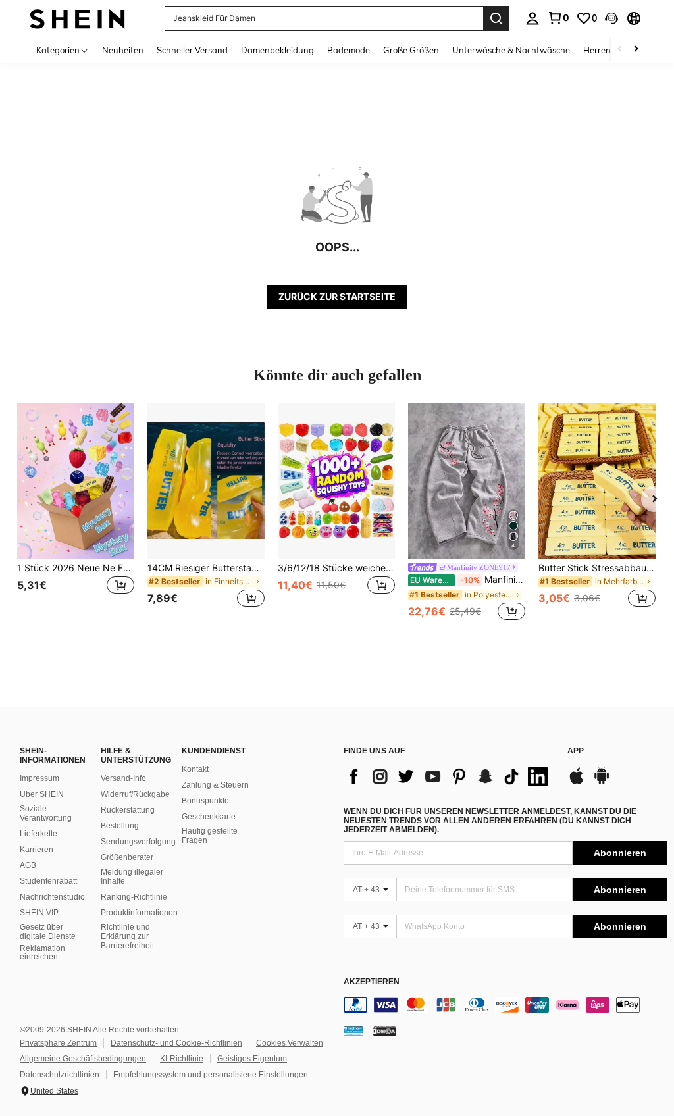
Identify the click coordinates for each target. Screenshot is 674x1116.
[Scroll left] (620, 50)
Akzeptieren (372, 982)
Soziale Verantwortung (46, 813)
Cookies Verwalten (289, 1043)
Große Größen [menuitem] (411, 50)
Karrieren (36, 849)
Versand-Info (123, 778)
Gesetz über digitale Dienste (48, 932)
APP (575, 751)
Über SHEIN (42, 794)
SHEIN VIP (39, 912)
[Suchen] (496, 18)
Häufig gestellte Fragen (210, 835)
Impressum (39, 778)
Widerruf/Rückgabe (135, 794)
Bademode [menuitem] (348, 50)
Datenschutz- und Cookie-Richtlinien (176, 1043)
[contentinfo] (505, 1005)
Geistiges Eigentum (252, 1058)
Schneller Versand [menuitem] (192, 50)
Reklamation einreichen (42, 953)
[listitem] (75, 513)
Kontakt (195, 769)
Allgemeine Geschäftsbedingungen (83, 1058)
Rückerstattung (128, 810)
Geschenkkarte (209, 816)
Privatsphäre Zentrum (58, 1043)
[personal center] (532, 18)
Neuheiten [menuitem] (122, 50)
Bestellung (120, 825)
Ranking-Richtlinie (134, 896)
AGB (28, 865)
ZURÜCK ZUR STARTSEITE (337, 296)
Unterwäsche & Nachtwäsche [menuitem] (511, 50)
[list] (449, 776)
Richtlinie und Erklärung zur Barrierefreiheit (127, 936)
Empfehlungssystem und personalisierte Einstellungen (210, 1074)
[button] (611, 18)
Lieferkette (38, 833)
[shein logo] (77, 18)
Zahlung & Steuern (215, 785)
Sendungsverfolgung (138, 841)
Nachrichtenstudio (52, 896)
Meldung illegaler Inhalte (132, 876)
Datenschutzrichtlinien (59, 1074)
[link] (558, 18)
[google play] (601, 782)
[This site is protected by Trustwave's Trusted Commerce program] (353, 1030)
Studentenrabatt (48, 881)
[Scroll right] (635, 50)
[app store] (576, 782)
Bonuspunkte (205, 800)
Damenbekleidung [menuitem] (277, 50)
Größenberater (127, 857)
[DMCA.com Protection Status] (384, 1030)
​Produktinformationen (139, 912)
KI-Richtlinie (181, 1058)
